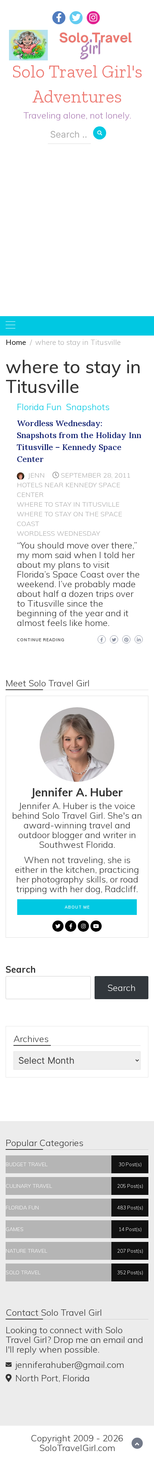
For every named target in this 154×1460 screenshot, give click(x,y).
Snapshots (88, 406)
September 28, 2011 (96, 475)
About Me (77, 907)
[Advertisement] (77, 235)
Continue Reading (41, 639)
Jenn (36, 475)
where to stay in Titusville (68, 504)
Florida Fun (39, 406)
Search (21, 969)
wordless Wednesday (58, 533)
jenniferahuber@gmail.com (69, 1364)
